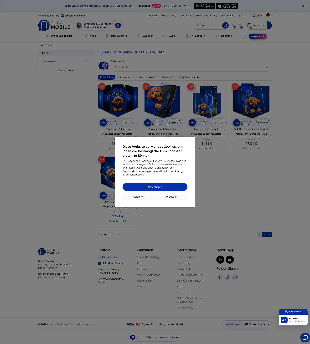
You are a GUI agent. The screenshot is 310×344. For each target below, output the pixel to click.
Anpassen (171, 196)
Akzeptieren (155, 187)
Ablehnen (138, 196)
